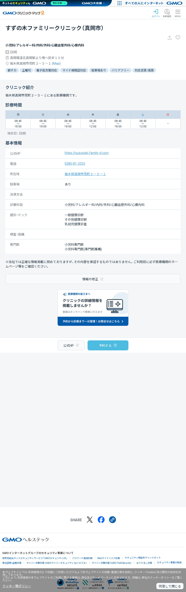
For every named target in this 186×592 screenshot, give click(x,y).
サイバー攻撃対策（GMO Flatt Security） (112, 563)
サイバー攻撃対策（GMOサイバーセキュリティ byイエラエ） (56, 563)
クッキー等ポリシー (16, 586)
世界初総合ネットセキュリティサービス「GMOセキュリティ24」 (34, 558)
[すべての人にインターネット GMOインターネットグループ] (154, 3)
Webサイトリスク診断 (108, 558)
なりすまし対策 (144, 563)
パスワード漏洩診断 (82, 558)
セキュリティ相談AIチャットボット (143, 558)
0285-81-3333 (75, 163)
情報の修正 (90, 279)
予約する (105, 345)
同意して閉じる (170, 586)
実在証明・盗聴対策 (12, 563)
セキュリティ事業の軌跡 (169, 562)
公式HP (68, 345)
